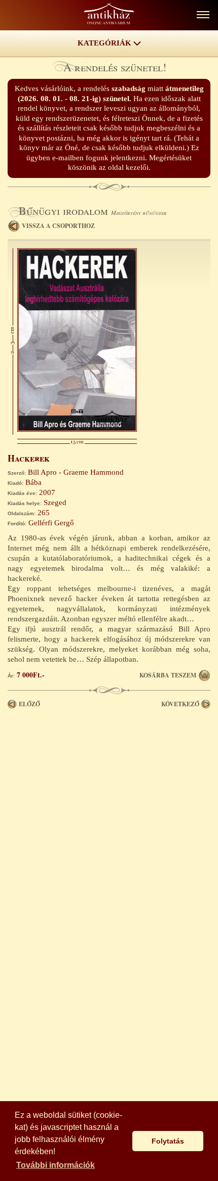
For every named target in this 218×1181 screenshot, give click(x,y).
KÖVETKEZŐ (180, 704)
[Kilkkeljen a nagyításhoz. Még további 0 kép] (77, 429)
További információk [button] (55, 1165)
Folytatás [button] (168, 1141)
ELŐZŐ (29, 704)
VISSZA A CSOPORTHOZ (58, 225)
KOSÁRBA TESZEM (167, 675)
